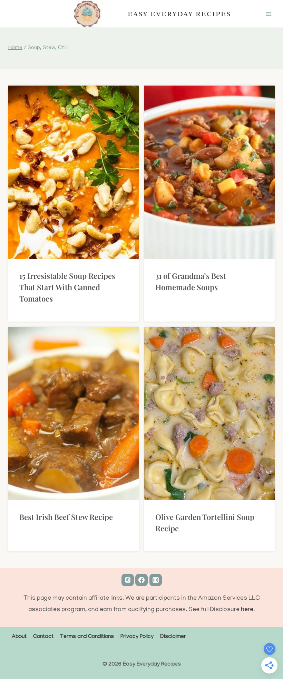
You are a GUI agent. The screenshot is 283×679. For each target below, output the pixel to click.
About (19, 637)
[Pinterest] (127, 580)
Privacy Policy (137, 637)
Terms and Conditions (87, 637)
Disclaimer (173, 637)
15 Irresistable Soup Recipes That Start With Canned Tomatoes (67, 287)
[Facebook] (141, 580)
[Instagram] (155, 580)
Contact (43, 637)
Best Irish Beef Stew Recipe (66, 517)
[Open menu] (268, 14)
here (247, 610)
